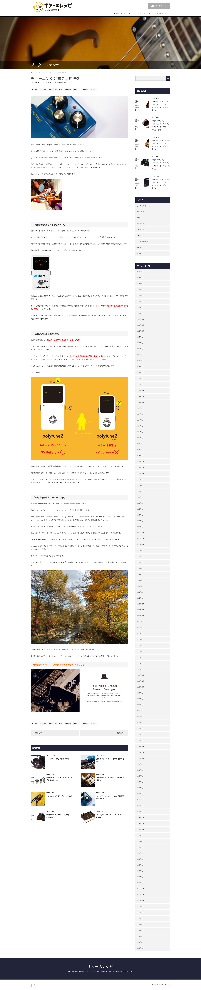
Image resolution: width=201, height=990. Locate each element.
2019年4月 (140, 794)
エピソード (140, 247)
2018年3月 (140, 871)
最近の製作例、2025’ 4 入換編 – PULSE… (58, 816)
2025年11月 (140, 325)
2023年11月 (140, 467)
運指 (138, 218)
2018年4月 (140, 865)
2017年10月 (140, 900)
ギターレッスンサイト (122, 13)
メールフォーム (161, 6)
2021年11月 (140, 610)
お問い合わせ (162, 13)
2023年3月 (140, 515)
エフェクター (40, 72)
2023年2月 (140, 521)
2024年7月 (140, 420)
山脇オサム (62, 82)
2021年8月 (140, 628)
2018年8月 (140, 841)
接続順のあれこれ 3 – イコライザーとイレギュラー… (60, 779)
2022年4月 (140, 580)
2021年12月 (140, 604)
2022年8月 (140, 556)
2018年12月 (140, 817)
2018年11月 (140, 823)
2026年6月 (140, 283)
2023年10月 (140, 473)
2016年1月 (140, 948)
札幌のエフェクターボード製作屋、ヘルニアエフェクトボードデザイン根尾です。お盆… (161, 125)
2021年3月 (140, 657)
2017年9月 (140, 906)
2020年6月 (140, 711)
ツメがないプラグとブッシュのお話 (59, 796)
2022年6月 (140, 568)
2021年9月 (140, 622)
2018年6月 (140, 853)
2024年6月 (140, 426)
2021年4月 (140, 651)
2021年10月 (140, 616)
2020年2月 (140, 734)
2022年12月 (140, 533)
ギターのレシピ (100, 966)
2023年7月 (140, 491)
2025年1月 (140, 384)
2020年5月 (140, 717)
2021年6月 (140, 639)
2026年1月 (140, 313)
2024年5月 (140, 432)
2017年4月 (140, 936)
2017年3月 (140, 942)
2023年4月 (140, 509)
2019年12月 (140, 746)
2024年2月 (140, 450)
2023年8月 (140, 485)
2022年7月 (140, 562)
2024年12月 (140, 390)
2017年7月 (140, 918)
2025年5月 (140, 361)
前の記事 (38, 733)
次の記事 (120, 733)
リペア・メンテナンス (144, 206)
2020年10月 (140, 687)
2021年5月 (140, 645)
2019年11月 (140, 752)
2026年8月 (140, 272)
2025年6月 (140, 355)
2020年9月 (140, 693)
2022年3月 (140, 586)
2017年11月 (140, 895)
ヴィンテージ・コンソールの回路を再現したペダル (110, 797)
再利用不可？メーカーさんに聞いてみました (110, 779)
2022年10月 (140, 544)
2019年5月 (140, 788)
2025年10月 (140, 331)
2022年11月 (140, 539)
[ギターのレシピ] (53, 7)
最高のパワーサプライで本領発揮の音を (110, 760)
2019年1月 (140, 811)
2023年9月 (140, 479)
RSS (35, 985)
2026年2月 (140, 307)
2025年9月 (140, 337)
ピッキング (140, 224)
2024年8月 (140, 414)
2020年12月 (140, 675)
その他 (139, 253)
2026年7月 (140, 278)
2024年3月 (140, 444)
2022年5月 (140, 574)
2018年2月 (140, 877)
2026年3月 (140, 301)
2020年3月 (140, 728)
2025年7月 (140, 349)
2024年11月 (140, 396)
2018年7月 (140, 847)
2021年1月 (140, 669)
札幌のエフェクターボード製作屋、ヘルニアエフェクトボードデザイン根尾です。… (161, 105)
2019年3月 (140, 800)
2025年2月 (140, 378)
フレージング (141, 229)
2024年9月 (140, 408)
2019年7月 (140, 776)
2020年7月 (140, 705)
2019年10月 (140, 758)
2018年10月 (140, 829)
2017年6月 (140, 924)
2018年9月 (140, 835)
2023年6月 (140, 497)
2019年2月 (140, 806)
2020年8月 (140, 699)
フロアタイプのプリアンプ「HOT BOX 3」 (108, 816)
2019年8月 (140, 770)
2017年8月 (140, 912)
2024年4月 (140, 438)
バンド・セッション (143, 241)
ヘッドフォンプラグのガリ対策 (57, 759)
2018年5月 (140, 859)
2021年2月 (140, 663)
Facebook (31, 985)
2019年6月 (140, 782)
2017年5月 (140, 930)
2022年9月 (140, 550)
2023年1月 (140, 527)
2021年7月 (140, 633)
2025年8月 (140, 343)
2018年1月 (140, 883)
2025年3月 (140, 372)
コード (139, 235)
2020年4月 (140, 722)
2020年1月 (140, 740)
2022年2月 (140, 592)
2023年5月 (140, 503)
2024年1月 (140, 455)
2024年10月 (140, 402)
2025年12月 (140, 319)
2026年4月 (140, 295)
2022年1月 (140, 598)
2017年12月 (140, 889)
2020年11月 (140, 681)
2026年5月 (140, 289)
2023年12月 (140, 461)
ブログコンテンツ (143, 13)
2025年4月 (140, 366)
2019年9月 (140, 764)
